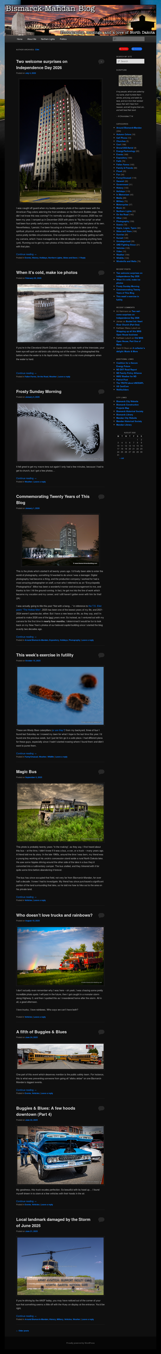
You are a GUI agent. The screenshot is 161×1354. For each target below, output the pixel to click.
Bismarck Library (124, 414)
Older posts (22, 1330)
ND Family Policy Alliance (129, 372)
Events (28, 257)
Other (119, 217)
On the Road (42, 376)
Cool (118, 144)
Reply (82, 257)
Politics (63, 38)
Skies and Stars (70, 257)
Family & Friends (124, 167)
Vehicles (28, 900)
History (35, 257)
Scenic (119, 224)
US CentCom (122, 386)
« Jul (121, 458)
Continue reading (26, 254)
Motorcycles (122, 204)
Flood (119, 171)
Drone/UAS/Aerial (124, 147)
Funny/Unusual (31, 756)
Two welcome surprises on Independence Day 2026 (128, 314)
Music (119, 207)
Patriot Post (122, 379)
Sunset (119, 237)
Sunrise (120, 234)
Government (122, 184)
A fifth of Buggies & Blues (41, 1032)
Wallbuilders (122, 389)
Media (119, 197)
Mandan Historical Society (129, 421)
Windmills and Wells (126, 261)
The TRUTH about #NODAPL (130, 382)
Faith (118, 160)
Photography (74, 640)
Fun (118, 174)
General (120, 181)
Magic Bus (26, 771)
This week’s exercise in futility (44, 655)
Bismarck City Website (127, 401)
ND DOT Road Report (126, 369)
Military (60, 1319)
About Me (31, 38)
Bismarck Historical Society (129, 411)
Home (19, 38)
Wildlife (50, 756)
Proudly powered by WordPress (80, 1343)
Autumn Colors (123, 134)
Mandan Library (124, 424)
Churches (121, 141)
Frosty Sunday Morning (38, 391)
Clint (37, 49)
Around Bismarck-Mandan (36, 640)
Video (119, 251)
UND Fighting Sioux (126, 244)
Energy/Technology (125, 151)
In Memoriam (122, 194)
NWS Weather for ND (126, 376)
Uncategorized (123, 241)
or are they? (58, 730)
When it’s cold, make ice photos (46, 272)
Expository (54, 640)
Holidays (43, 257)
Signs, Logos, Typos (126, 227)
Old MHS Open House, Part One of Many (129, 341)
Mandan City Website (126, 417)
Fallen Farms (30, 376)
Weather (53, 376)
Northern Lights (48, 38)
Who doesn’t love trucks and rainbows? (54, 915)
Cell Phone (121, 137)
